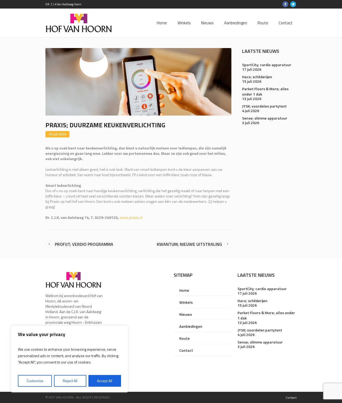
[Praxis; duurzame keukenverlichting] (138, 81)
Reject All (70, 381)
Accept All (104, 381)
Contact (186, 350)
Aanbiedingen (190, 326)
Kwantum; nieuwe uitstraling (189, 244)
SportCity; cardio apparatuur (266, 65)
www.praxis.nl (130, 217)
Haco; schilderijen (257, 77)
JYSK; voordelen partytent (264, 106)
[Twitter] (293, 4)
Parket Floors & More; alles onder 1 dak (265, 91)
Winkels (186, 302)
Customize (35, 381)
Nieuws (185, 314)
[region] (69, 359)
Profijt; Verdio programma (84, 244)
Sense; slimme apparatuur (264, 118)
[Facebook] (285, 4)
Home (184, 290)
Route (184, 338)
